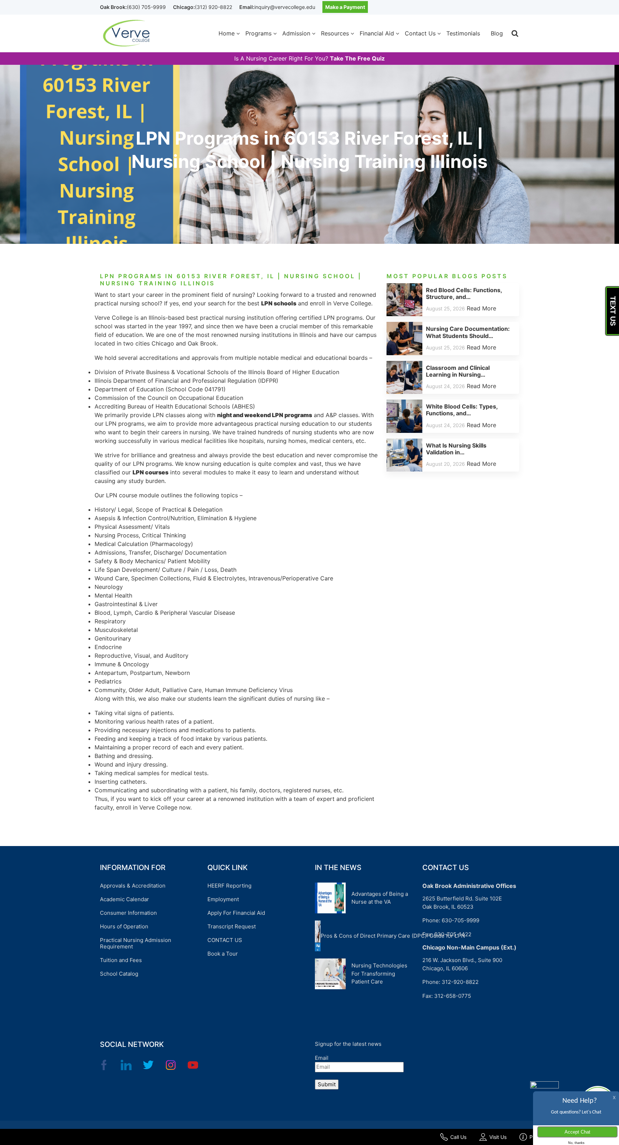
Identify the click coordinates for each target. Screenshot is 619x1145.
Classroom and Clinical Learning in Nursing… (458, 371)
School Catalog (119, 973)
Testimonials (463, 33)
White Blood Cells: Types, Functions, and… (462, 410)
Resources (335, 33)
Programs (258, 33)
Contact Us (420, 33)
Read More (481, 308)
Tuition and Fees (121, 960)
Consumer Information (128, 912)
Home (227, 33)
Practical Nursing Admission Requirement (135, 943)
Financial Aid (377, 33)
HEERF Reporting (229, 885)
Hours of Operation (124, 926)
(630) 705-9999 (146, 7)
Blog (497, 33)
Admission (296, 33)
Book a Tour (222, 953)
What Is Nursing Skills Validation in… (456, 449)
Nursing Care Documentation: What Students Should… (468, 332)
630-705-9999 (460, 920)
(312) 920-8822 (213, 7)
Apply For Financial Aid (236, 912)
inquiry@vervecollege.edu (284, 7)
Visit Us (498, 1137)
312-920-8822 (460, 982)
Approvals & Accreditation (132, 885)
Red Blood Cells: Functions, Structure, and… (464, 293)
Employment (223, 899)
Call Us (458, 1137)
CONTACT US (224, 940)
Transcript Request (231, 926)
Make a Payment (345, 7)
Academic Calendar (124, 899)
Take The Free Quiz (357, 58)
